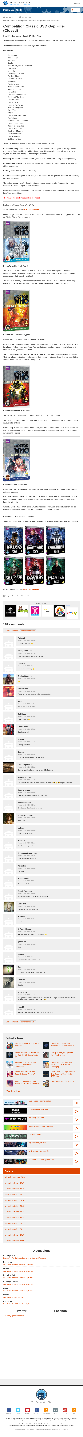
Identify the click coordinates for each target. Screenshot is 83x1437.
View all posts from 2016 (14, 1200)
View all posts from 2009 (14, 1241)
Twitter (18, 1413)
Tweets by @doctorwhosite (13, 1316)
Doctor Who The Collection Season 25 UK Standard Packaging (61, 1064)
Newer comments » (28, 631)
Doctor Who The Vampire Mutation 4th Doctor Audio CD (62, 1044)
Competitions (21, 596)
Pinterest (27, 1413)
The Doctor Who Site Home (24, 1429)
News (74, 1413)
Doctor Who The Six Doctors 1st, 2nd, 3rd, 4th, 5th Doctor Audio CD (27, 1055)
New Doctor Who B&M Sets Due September (27, 1044)
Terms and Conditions (43, 1429)
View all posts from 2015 (14, 1206)
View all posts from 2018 (14, 1189)
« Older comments (11, 631)
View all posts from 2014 (14, 1212)
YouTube (64, 1413)
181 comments (26, 17)
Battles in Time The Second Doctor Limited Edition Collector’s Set (25, 1064)
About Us (65, 1429)
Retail (27, 596)
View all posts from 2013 (14, 1218)
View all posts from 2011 (14, 1229)
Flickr (55, 1413)
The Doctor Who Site (41, 1402)
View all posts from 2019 (14, 1183)
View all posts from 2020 (15, 1177)
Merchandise (37, 1413)
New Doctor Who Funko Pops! (62, 1081)
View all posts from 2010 (14, 1235)
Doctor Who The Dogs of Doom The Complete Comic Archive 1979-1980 (63, 1074)
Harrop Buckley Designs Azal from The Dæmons (62, 1054)
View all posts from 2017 (14, 1194)
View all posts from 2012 (14, 1223)
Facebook (9, 1413)
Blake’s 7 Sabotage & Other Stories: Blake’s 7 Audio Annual (27, 1082)
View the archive (13, 1091)
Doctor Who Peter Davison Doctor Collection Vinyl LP (25, 1073)
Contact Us (56, 1429)
